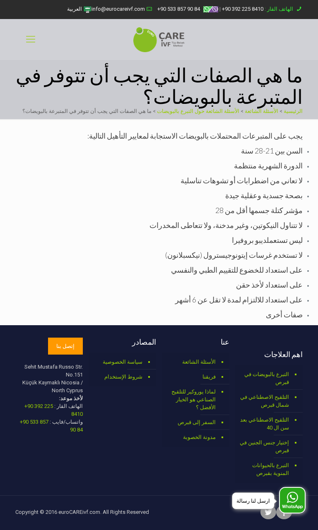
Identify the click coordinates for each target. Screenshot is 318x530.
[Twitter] (268, 513)
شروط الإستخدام (123, 377)
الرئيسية (293, 111)
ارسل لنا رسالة (253, 501)
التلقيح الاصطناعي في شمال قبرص (264, 401)
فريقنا (209, 377)
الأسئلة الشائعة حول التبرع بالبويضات (198, 111)
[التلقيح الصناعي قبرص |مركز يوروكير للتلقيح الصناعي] (159, 39)
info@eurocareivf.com (118, 9)
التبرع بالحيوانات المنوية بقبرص (270, 469)
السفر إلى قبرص (197, 422)
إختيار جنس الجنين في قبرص (264, 446)
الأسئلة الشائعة (261, 111)
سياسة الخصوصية (122, 362)
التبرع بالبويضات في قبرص (266, 378)
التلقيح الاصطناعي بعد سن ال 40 (264, 424)
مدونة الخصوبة (199, 437)
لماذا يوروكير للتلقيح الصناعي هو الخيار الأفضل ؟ (193, 399)
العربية (75, 9)
